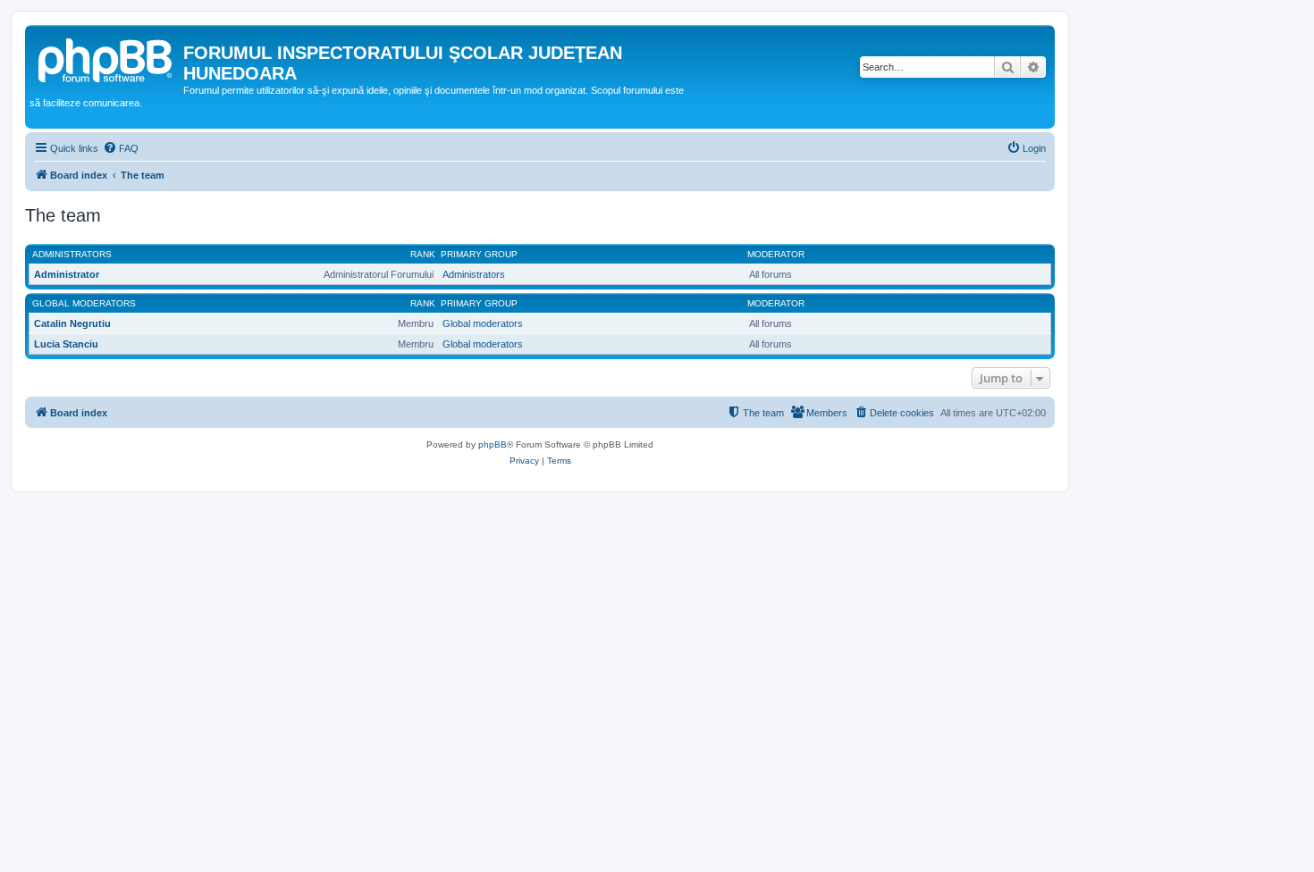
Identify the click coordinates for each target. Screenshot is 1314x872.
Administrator (66, 274)
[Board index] (106, 58)
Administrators (72, 254)
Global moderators (84, 303)
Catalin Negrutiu (72, 323)
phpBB (492, 444)
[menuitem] (121, 148)
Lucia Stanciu (66, 344)
